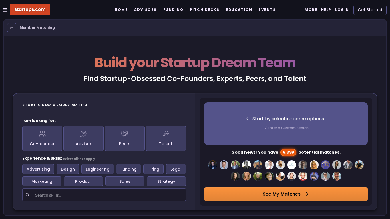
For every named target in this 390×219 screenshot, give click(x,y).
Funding (128, 169)
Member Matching (37, 27)
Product (83, 181)
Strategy (166, 181)
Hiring (153, 169)
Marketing (41, 181)
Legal (176, 169)
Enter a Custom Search (288, 127)
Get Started (370, 10)
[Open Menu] (11, 27)
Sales (124, 181)
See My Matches (282, 194)
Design (68, 169)
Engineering (98, 169)
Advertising (38, 169)
